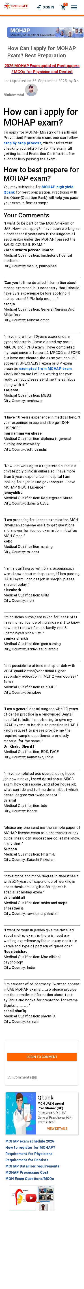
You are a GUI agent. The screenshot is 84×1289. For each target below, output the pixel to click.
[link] (45, 7)
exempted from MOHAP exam (45, 369)
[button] (74, 7)
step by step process (22, 143)
